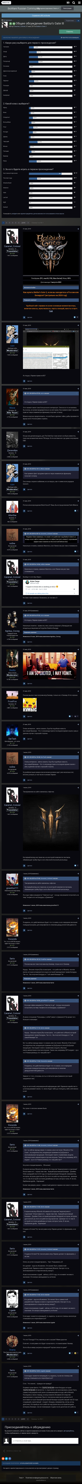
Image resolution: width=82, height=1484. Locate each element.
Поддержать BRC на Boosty (41, 15)
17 (75, 122)
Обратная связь (56, 1478)
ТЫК (51, 311)
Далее (23, 222)
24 (75, 131)
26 (75, 117)
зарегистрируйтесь (26, 213)
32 (75, 80)
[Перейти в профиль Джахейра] (12, 440)
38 (78, 20)
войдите (14, 213)
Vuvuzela (12, 939)
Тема (21, 1478)
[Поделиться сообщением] (78, 229)
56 (75, 56)
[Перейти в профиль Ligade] (12, 1299)
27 (75, 126)
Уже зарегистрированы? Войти (47, 8)
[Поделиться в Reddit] (3, 1458)
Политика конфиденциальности (37, 1478)
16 (75, 70)
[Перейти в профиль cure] (12, 334)
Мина (42, 469)
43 (75, 178)
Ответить (69, 31)
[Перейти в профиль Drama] (12, 1341)
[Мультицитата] (24, 317)
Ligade (12, 1310)
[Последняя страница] (28, 222)
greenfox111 (12, 888)
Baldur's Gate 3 (41, 26)
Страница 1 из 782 (37, 222)
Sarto (12, 958)
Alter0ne (12, 515)
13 (75, 136)
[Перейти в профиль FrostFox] (12, 695)
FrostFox (12, 701)
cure (42, 393)
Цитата (29, 317)
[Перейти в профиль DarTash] (12, 730)
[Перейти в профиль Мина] (12, 397)
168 (76, 173)
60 (75, 61)
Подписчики (70, 20)
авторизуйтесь (69, 1431)
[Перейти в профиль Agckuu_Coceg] (12, 619)
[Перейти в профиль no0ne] (12, 535)
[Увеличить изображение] (51, 253)
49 (75, 160)
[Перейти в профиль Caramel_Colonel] (5, 25)
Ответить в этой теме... (23, 1441)
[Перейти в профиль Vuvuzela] (12, 927)
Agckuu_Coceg (12, 631)
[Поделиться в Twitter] (6, 1458)
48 (75, 51)
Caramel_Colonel (19, 26)
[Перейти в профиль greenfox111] (12, 880)
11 (75, 107)
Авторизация (7, 20)
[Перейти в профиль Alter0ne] (12, 507)
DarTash (12, 738)
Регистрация (67, 8)
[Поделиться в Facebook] (9, 1458)
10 (75, 146)
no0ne (12, 543)
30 (75, 46)
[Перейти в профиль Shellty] (12, 658)
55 (75, 141)
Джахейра (12, 450)
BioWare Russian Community (24, 8)
